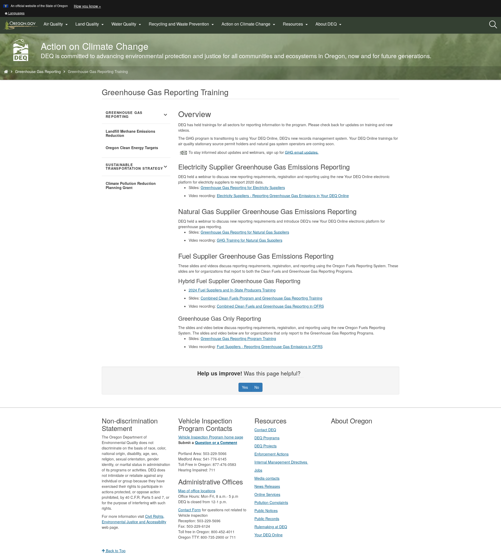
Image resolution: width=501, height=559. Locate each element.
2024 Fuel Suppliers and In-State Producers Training (232, 290)
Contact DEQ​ (265, 429)
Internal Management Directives (281, 462)
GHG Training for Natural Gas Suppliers (249, 240)
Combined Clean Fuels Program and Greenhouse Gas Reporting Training (261, 298)
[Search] (493, 25)
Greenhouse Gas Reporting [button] (137, 114)
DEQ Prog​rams (266, 437)
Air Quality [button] (56, 24)
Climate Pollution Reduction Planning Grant (131, 185)
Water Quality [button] (126, 24)
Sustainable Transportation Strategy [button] (137, 166)
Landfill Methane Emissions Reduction (130, 133)
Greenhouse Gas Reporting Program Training (238, 338)
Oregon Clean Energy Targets (132, 147)
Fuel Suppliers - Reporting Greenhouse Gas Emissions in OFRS (270, 346)
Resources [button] (296, 24)
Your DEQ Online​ (268, 534)
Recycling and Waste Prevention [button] (182, 24)
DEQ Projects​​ (265, 445)
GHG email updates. (302, 152)
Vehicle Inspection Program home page (210, 437)
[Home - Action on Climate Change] (6, 71)
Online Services (267, 494)
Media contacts (266, 478)
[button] (15, 13)
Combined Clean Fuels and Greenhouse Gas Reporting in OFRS (270, 306)
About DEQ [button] (329, 24)
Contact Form (189, 509)
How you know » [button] (87, 6)
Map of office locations (196, 490)
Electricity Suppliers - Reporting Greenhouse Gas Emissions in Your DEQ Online (283, 195)
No (256, 387)
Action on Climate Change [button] (249, 24)
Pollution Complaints (271, 502)
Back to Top (115, 550)
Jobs (258, 470)
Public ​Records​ (266, 518)
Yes (245, 387)
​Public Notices (266, 510)
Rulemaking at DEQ (270, 526)
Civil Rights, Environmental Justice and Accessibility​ (134, 519)
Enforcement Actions (271, 454)
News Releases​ (267, 486)
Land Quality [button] (90, 24)
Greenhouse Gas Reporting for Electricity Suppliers (243, 187)
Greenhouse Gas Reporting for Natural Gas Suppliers (245, 232)
